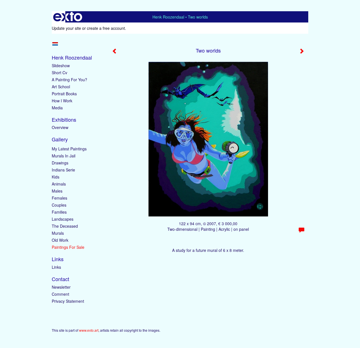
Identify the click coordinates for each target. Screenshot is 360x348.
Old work (60, 240)
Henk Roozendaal (168, 17)
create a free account (106, 28)
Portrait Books (64, 93)
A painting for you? (69, 79)
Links (58, 259)
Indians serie (63, 170)
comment (60, 294)
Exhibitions (64, 119)
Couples (59, 205)
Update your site (66, 28)
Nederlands (55, 44)
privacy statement (68, 301)
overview (60, 127)
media (57, 107)
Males (57, 191)
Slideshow (61, 65)
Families (59, 212)
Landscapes (62, 219)
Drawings (60, 163)
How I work (62, 100)
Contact (60, 279)
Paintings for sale (68, 247)
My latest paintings (69, 149)
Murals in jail (63, 156)
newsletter (61, 287)
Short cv (59, 72)
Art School (61, 86)
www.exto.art (88, 330)
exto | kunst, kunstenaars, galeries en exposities (68, 16)
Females (59, 198)
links (56, 267)
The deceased (65, 226)
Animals (59, 184)
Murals (58, 233)
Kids (55, 177)
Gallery (60, 139)
